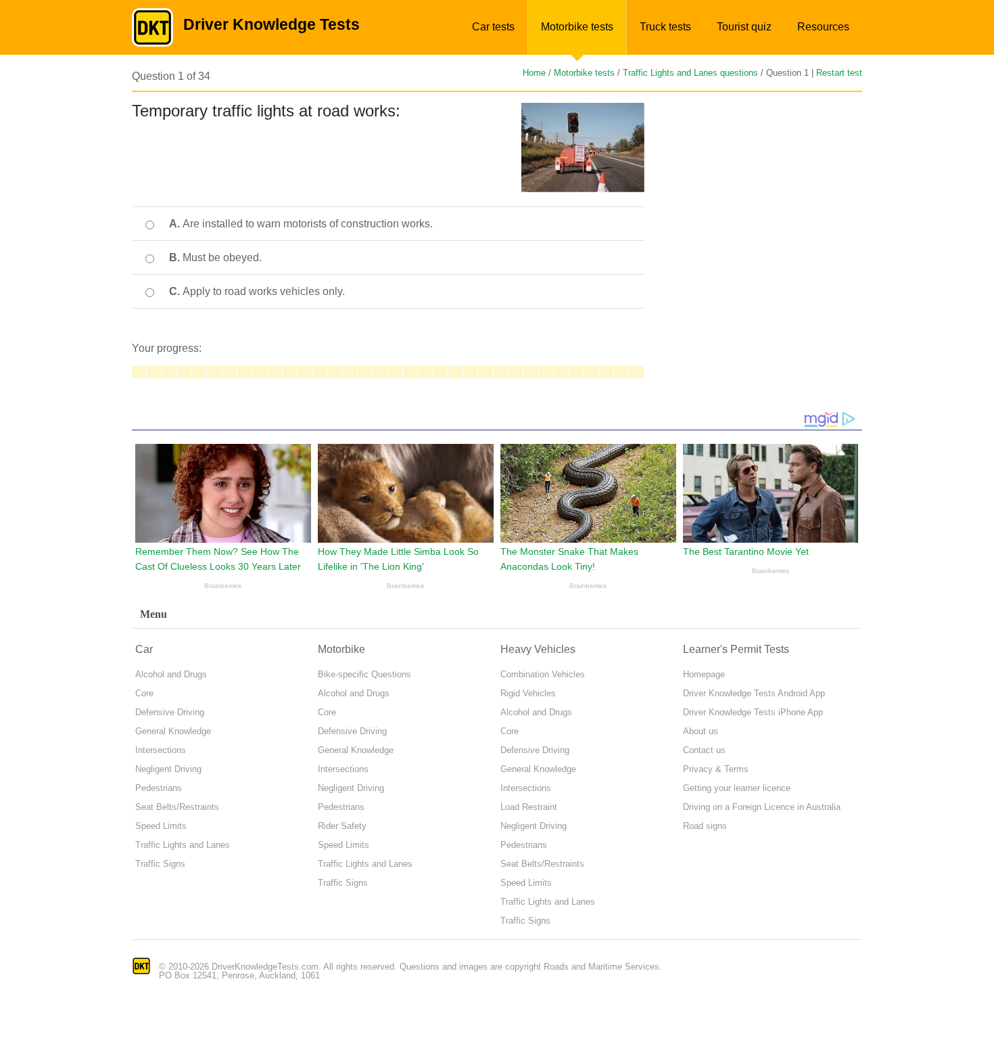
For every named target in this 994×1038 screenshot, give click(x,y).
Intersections (160, 750)
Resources (823, 26)
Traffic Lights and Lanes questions (690, 73)
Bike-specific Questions (364, 674)
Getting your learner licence (736, 788)
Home (534, 73)
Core (144, 693)
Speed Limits (161, 826)
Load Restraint (528, 807)
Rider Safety (342, 826)
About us (700, 731)
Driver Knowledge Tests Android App (754, 693)
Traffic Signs (160, 864)
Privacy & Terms (716, 769)
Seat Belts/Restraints (177, 807)
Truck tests (665, 26)
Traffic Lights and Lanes (182, 845)
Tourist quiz (744, 26)
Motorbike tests (577, 26)
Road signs (705, 826)
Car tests (493, 26)
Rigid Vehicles (528, 693)
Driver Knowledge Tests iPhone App (753, 712)
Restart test (839, 73)
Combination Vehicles (542, 674)
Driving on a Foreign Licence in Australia (762, 807)
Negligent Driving (168, 769)
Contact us (704, 750)
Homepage (704, 674)
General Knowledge (173, 731)
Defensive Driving (169, 712)
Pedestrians (158, 788)
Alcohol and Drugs (171, 674)
